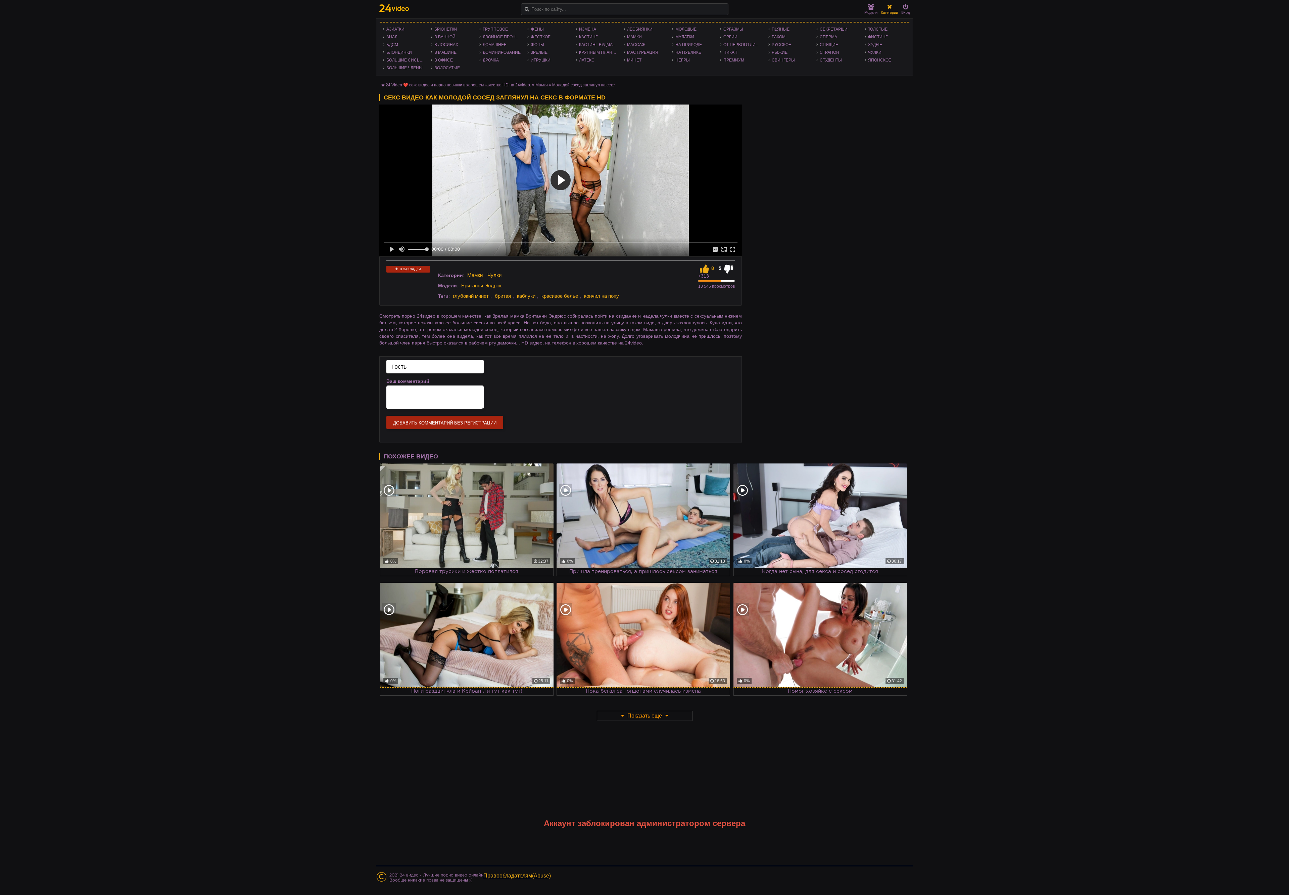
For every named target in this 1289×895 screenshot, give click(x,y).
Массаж (636, 44)
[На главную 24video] (394, 8)
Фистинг (878, 37)
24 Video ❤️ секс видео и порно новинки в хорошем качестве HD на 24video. (458, 85)
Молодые (686, 29)
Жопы (537, 44)
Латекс (586, 60)
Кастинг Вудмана (598, 44)
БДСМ (392, 44)
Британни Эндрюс (482, 285)
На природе (688, 44)
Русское (781, 44)
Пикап (730, 52)
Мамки (634, 37)
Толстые (878, 29)
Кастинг (588, 37)
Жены (537, 29)
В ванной (445, 37)
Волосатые (447, 68)
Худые (875, 44)
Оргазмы (733, 29)
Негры (682, 60)
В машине (445, 52)
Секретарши (834, 29)
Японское (879, 60)
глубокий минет (471, 296)
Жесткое (541, 37)
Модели (870, 12)
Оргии (730, 37)
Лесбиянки (640, 29)
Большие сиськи (405, 60)
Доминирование (502, 52)
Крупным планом (599, 52)
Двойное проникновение (503, 37)
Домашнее (495, 44)
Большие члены (404, 68)
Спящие (829, 44)
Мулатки (684, 37)
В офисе (443, 60)
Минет (634, 60)
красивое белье (559, 296)
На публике (688, 52)
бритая (503, 296)
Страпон (829, 52)
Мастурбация (642, 52)
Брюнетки (445, 29)
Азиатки (395, 29)
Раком (778, 37)
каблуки (526, 296)
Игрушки (541, 60)
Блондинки (399, 52)
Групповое (495, 29)
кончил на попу (601, 296)
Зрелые (539, 52)
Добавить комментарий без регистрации (444, 422)
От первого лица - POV (744, 44)
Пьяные (781, 29)
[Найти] (527, 9)
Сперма (828, 37)
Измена (587, 29)
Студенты (831, 60)
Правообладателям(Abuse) (517, 876)
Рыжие (779, 52)
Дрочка (491, 60)
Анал (391, 37)
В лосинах (446, 44)
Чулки (874, 52)
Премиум (733, 60)
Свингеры (783, 60)
